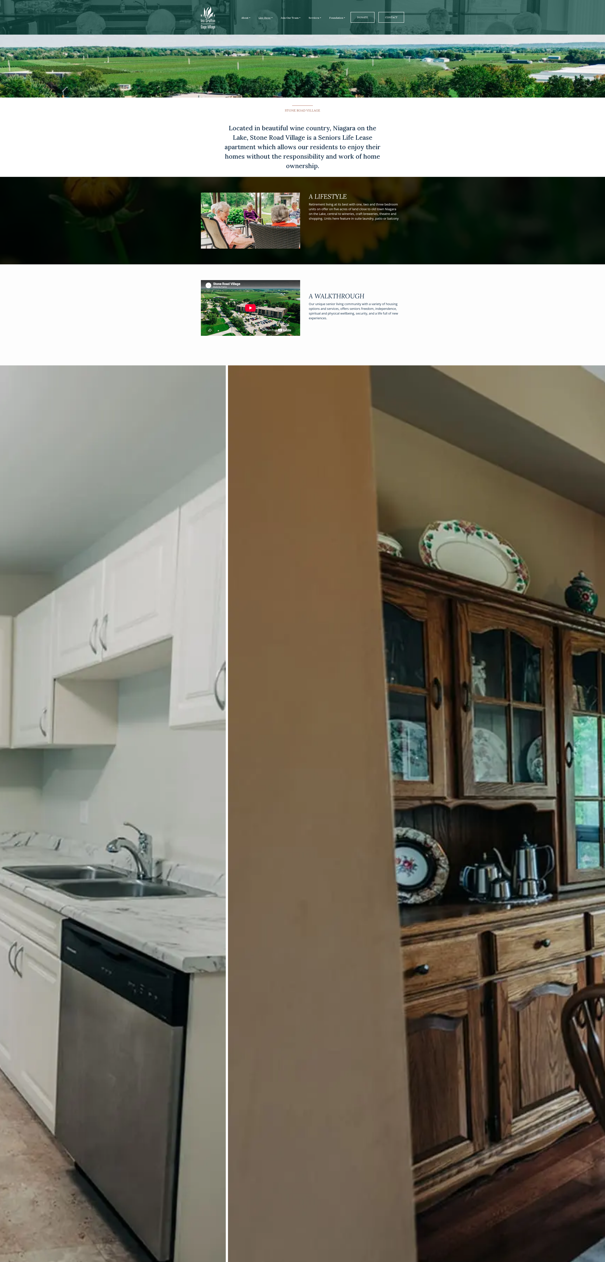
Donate (362, 17)
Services (314, 17)
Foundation (336, 17)
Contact (391, 17)
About (244, 17)
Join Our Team (290, 17)
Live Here (265, 17)
